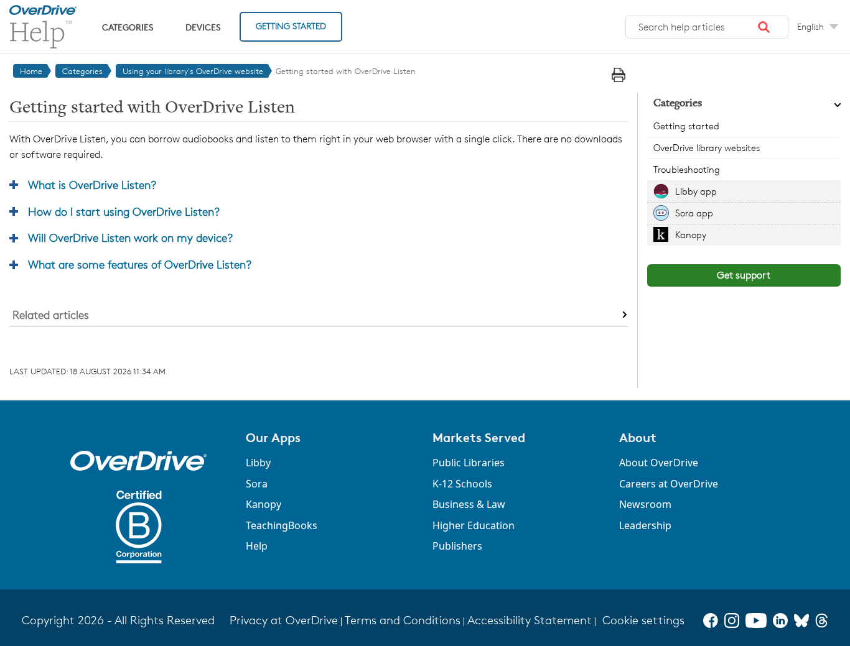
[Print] (618, 75)
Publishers (457, 546)
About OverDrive (658, 462)
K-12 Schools (462, 484)
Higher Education (473, 525)
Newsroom (645, 504)
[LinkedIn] (780, 620)
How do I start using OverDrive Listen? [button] (124, 211)
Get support (743, 275)
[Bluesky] (801, 620)
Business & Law (468, 504)
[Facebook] (710, 620)
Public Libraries (468, 462)
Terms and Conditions (402, 620)
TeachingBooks (281, 525)
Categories (127, 27)
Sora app (694, 213)
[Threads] (821, 620)
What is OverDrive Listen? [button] (92, 184)
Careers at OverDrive (668, 484)
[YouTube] (756, 620)
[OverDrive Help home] (43, 26)
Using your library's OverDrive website (193, 71)
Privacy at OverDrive (284, 620)
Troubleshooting (686, 169)
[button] (764, 27)
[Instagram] (731, 620)
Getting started (686, 126)
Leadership (645, 525)
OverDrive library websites (706, 148)
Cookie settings (643, 620)
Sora (257, 484)
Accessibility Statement (529, 620)
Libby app (696, 191)
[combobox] (707, 27)
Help (257, 546)
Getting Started (291, 26)
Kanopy (690, 235)
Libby (258, 462)
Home (31, 71)
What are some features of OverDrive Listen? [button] (139, 264)
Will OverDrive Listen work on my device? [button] (130, 237)
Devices (202, 27)
